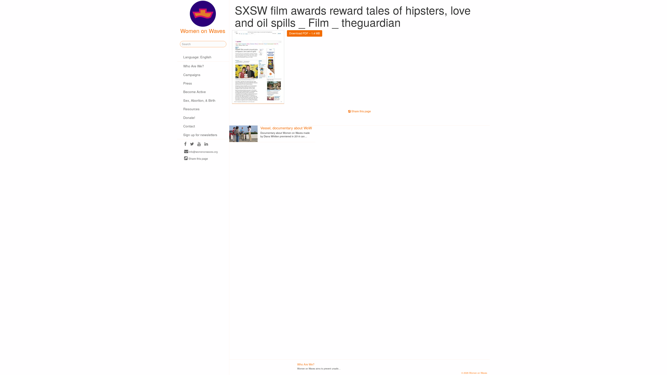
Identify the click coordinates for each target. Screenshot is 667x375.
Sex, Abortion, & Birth (199, 100)
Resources (191, 108)
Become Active (194, 91)
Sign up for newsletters (200, 134)
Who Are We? (193, 66)
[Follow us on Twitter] (192, 144)
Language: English (197, 57)
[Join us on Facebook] (185, 144)
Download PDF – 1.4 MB (304, 33)
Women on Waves (202, 31)
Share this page (198, 159)
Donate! (189, 117)
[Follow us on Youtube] (199, 144)
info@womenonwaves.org (203, 151)
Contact (189, 126)
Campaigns (191, 74)
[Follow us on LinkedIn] (206, 144)
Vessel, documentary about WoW (286, 127)
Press (187, 83)
